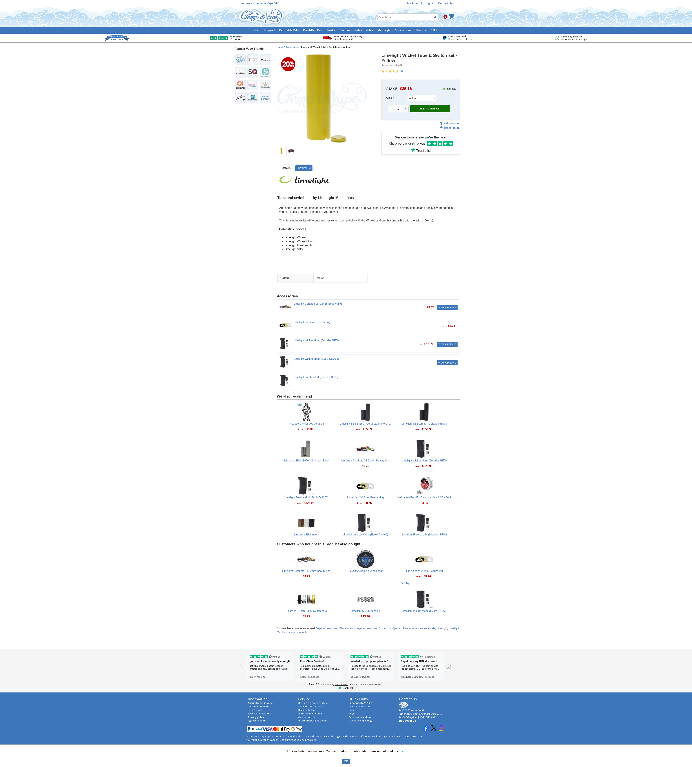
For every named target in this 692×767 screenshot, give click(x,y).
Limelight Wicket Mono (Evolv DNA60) (316, 358)
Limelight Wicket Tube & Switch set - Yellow (419, 58)
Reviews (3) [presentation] (304, 167)
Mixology (384, 30)
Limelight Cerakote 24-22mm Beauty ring (318, 303)
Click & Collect (307, 710)
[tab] (286, 168)
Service (304, 699)
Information (258, 699)
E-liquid (269, 30)
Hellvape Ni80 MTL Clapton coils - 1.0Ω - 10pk (424, 497)
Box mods (385, 628)
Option (390, 97)
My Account (414, 3)
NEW (255, 30)
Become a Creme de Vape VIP (259, 3)
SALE (433, 30)
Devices (345, 30)
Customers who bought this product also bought (318, 544)
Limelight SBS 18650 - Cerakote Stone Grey (365, 423)
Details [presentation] (286, 167)
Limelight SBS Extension (365, 610)
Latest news (255, 710)
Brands (421, 30)
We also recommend (294, 396)
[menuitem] (257, 30)
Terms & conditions (259, 713)
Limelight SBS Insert (306, 534)
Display (405, 583)
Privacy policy (256, 717)
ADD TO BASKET (430, 108)
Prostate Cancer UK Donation (306, 423)
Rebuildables (364, 30)
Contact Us (445, 3)
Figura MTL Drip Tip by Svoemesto (306, 610)
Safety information (360, 717)
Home (280, 47)
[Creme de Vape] (261, 16)
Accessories (403, 30)
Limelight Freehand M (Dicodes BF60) (316, 377)
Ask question (452, 123)
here (402, 751)
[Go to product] (306, 411)
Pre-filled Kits (313, 30)
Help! (351, 710)
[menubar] (346, 30)
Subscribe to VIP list (360, 703)
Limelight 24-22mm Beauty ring (312, 322)
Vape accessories (326, 628)
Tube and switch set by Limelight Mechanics (315, 198)
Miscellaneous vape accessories (358, 628)
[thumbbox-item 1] (281, 151)
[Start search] (435, 17)
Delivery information (310, 706)
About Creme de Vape (260, 703)
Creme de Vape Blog (360, 720)
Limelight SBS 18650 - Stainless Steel (306, 460)
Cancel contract (308, 717)
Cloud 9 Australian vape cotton (365, 570)
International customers (312, 720)
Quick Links (358, 699)
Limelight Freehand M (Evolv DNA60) (306, 497)
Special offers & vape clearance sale (413, 628)
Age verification (257, 720)
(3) (401, 70)
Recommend (452, 127)
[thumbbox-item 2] (291, 151)
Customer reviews (258, 706)
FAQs (352, 713)
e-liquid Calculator (359, 706)
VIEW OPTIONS (447, 307)
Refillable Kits (289, 30)
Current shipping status (312, 703)
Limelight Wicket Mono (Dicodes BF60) (317, 340)
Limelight (442, 628)
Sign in (429, 3)
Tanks (331, 30)
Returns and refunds (310, 713)
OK (346, 761)
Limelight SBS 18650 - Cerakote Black (424, 423)
